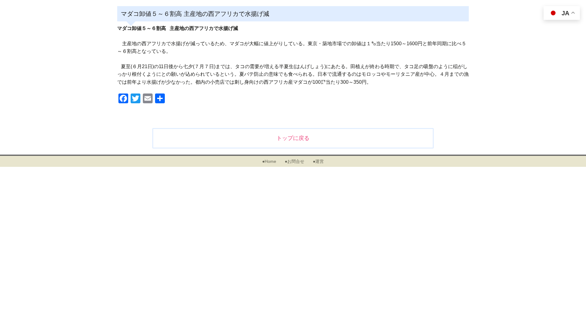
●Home (269, 161)
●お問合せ (294, 161)
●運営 (318, 161)
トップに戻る (293, 138)
